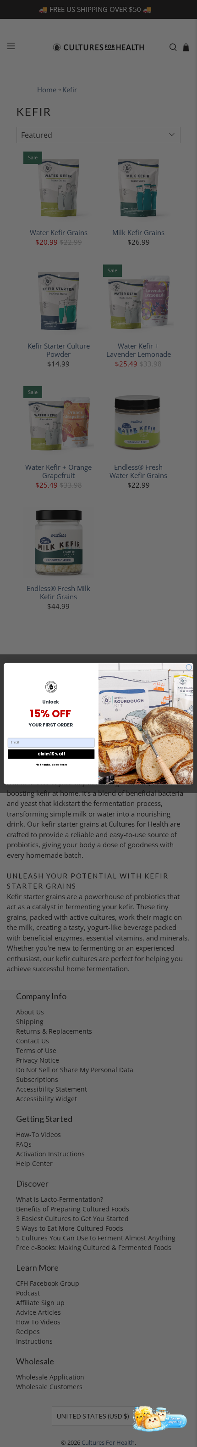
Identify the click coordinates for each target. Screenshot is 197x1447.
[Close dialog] (189, 667)
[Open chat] (158, 1418)
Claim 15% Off (51, 754)
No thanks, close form (51, 764)
